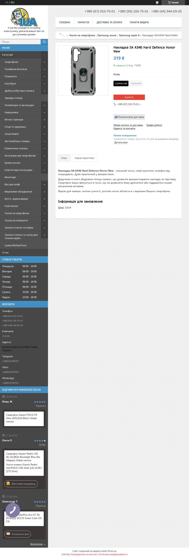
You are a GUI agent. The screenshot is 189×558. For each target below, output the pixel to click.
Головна (64, 22)
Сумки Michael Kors (16, 245)
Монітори (10, 177)
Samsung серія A (129, 35)
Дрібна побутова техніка (19, 90)
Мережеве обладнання (18, 191)
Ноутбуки (10, 83)
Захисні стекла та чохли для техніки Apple (21, 236)
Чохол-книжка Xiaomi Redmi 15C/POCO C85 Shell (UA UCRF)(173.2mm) (24, 468)
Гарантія (83, 22)
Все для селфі (12, 184)
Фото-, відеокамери (16, 198)
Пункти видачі (139, 22)
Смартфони (11, 62)
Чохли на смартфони (17, 213)
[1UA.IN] (24, 17)
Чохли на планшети (16, 220)
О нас (5, 252)
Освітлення (11, 206)
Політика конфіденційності (113, 554)
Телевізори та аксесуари (19, 105)
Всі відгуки (36, 544)
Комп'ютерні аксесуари (18, 170)
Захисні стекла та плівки (19, 227)
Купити (129, 97)
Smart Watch (12, 134)
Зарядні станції (13, 98)
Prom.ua (112, 551)
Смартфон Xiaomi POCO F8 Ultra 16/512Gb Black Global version (21, 418)
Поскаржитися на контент (84, 554)
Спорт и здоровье (15, 126)
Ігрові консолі (12, 162)
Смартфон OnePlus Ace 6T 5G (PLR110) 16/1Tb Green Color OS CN (24, 518)
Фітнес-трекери (14, 119)
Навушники (11, 112)
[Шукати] (44, 42)
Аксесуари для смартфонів (20, 155)
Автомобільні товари (17, 141)
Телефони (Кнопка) (16, 69)
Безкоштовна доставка (131, 117)
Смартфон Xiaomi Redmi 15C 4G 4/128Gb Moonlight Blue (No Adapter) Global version (23, 457)
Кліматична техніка (16, 148)
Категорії (7, 54)
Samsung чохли (106, 35)
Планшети (11, 76)
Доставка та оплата (109, 22)
